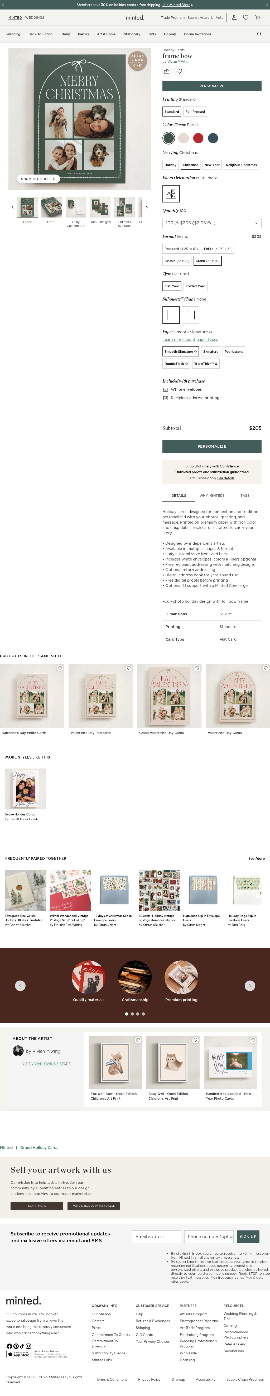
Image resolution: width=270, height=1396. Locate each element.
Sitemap (178, 1379)
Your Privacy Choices (153, 1341)
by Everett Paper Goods (21, 819)
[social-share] (166, 71)
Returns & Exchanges (153, 1320)
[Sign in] (234, 17)
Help (139, 1313)
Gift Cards (144, 1334)
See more (256, 858)
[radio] (172, 111)
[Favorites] (246, 17)
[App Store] (18, 1356)
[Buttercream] (183, 138)
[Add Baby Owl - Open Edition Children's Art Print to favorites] (195, 1040)
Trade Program (173, 18)
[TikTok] (22, 1345)
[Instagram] (28, 1345)
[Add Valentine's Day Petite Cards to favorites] (60, 668)
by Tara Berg (236, 924)
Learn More (37, 1205)
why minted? (212, 495)
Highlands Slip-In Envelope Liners (201, 918)
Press (96, 1327)
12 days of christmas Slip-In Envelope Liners (113, 918)
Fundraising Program (197, 1334)
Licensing (187, 1359)
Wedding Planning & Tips (240, 1316)
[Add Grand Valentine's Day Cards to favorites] (197, 668)
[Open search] (259, 34)
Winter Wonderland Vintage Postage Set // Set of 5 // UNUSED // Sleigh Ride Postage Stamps (69, 918)
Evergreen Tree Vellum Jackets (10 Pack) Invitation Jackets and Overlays (24, 918)
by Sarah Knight (105, 924)
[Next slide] (146, 207)
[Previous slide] (12, 207)
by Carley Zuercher (18, 924)
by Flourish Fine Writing (66, 924)
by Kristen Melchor (152, 924)
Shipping (143, 1327)
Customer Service (152, 1305)
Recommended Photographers (236, 1334)
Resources (234, 1305)
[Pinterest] (16, 1345)
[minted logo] (135, 17)
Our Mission (101, 1313)
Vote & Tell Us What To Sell (94, 1205)
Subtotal (171, 428)
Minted (6, 1148)
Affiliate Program (194, 1313)
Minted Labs (102, 1359)
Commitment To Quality (111, 1334)
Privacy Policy (149, 1379)
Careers (98, 1320)
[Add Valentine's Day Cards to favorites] (266, 668)
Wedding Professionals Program (198, 1343)
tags (244, 495)
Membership (234, 1350)
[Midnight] (213, 138)
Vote (219, 18)
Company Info (105, 1305)
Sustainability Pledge (108, 1352)
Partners (188, 1305)
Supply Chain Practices (245, 1379)
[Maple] (198, 138)
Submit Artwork (200, 18)
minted (15, 18)
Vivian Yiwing (178, 62)
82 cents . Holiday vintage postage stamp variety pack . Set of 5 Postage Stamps (159, 918)
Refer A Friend (235, 1343)
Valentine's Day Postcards (91, 733)
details (179, 495)
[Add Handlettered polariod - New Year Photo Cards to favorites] (253, 1040)
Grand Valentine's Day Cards (161, 733)
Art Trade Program (195, 1327)
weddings (34, 18)
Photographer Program (199, 1320)
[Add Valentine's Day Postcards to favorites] (129, 668)
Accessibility (205, 1379)
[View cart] (257, 17)
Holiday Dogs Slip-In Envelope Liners (242, 918)
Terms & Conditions (111, 1379)
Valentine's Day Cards (225, 733)
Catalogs (231, 1325)
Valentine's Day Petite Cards (24, 733)
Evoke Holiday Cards (20, 814)
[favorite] (179, 71)
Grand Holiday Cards (39, 1148)
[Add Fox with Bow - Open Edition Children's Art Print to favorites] (138, 1040)
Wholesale (188, 1352)
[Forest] (168, 138)
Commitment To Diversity (105, 1343)
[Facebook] (9, 1345)
